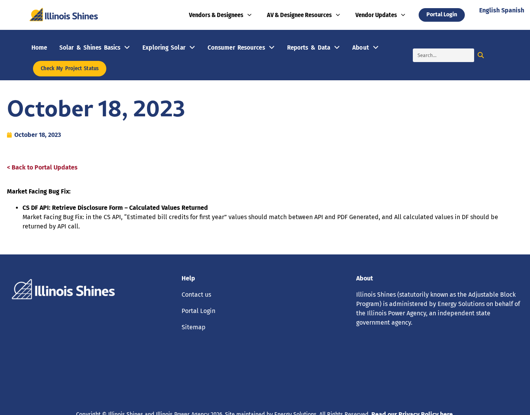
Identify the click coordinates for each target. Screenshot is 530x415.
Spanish (512, 10)
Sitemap (194, 327)
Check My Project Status (70, 68)
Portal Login (198, 311)
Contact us (196, 294)
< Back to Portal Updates (42, 167)
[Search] (481, 55)
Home (39, 47)
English (489, 10)
